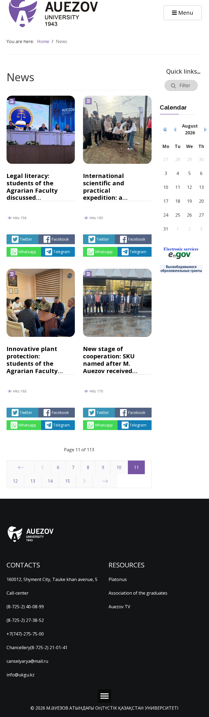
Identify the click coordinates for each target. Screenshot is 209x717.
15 (67, 481)
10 (118, 467)
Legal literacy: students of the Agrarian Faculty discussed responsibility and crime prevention (34, 193)
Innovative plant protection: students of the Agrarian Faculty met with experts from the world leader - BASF (33, 370)
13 (32, 481)
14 (50, 481)
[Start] (20, 467)
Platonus (118, 579)
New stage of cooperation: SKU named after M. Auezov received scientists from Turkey (109, 366)
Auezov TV (119, 607)
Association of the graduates (138, 593)
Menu (185, 12)
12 (15, 481)
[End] (105, 481)
